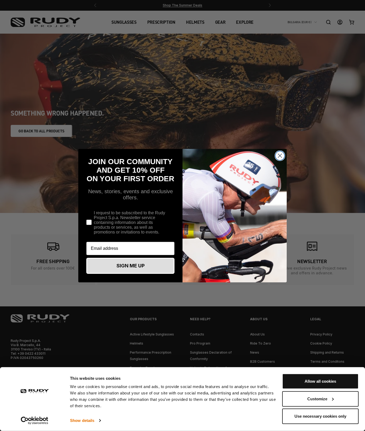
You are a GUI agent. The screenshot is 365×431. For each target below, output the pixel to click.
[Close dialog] (280, 155)
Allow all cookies (320, 381)
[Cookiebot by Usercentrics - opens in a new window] (34, 421)
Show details (82, 420)
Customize (317, 398)
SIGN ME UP (131, 265)
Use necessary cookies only (320, 416)
